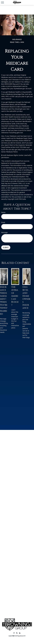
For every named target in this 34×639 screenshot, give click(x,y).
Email (3, 222)
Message (4, 232)
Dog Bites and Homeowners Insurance (26, 297)
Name (3, 212)
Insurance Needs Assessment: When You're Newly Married (3, 300)
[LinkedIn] (20, 633)
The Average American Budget (15, 296)
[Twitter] (17, 633)
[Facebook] (14, 633)
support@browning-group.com (17, 635)
